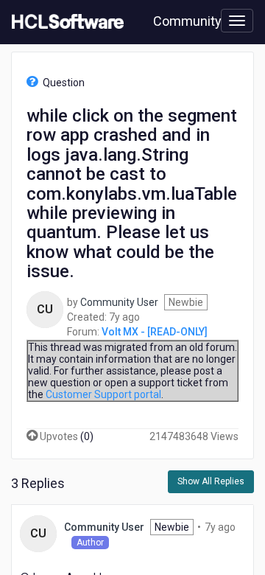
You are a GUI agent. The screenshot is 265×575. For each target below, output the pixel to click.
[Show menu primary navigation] (237, 20)
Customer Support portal (103, 394)
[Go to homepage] (65, 22)
